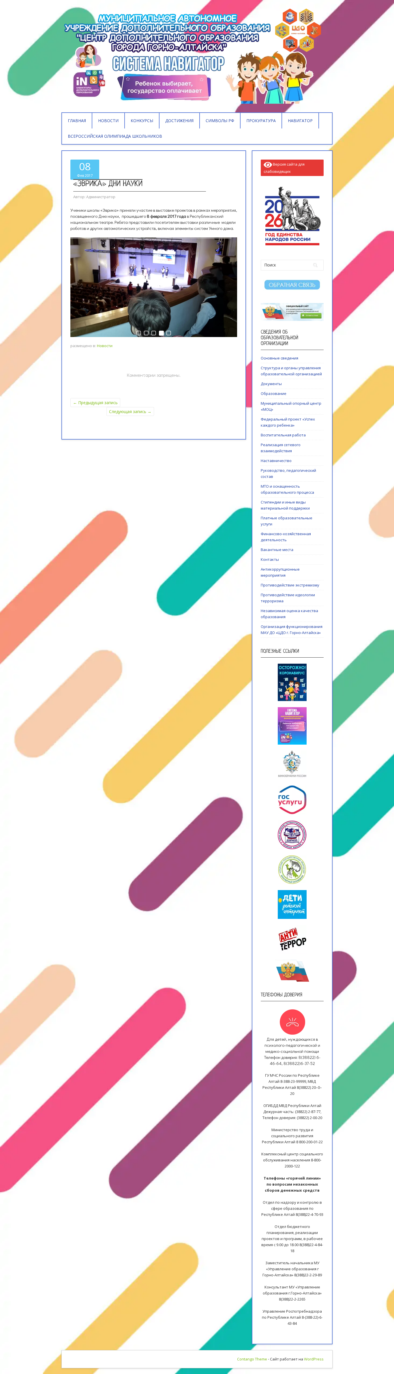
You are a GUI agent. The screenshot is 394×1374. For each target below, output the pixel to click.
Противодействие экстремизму (290, 585)
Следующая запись (130, 411)
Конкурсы (142, 120)
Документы (271, 383)
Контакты (270, 559)
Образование (273, 393)
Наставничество (276, 460)
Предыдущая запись (95, 402)
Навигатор (300, 120)
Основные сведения (279, 358)
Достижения (179, 120)
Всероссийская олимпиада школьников (115, 136)
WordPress (314, 1359)
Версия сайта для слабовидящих (284, 168)
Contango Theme (252, 1359)
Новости (108, 120)
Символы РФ (220, 120)
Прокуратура (261, 120)
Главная (77, 120)
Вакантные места (277, 549)
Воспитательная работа (283, 435)
